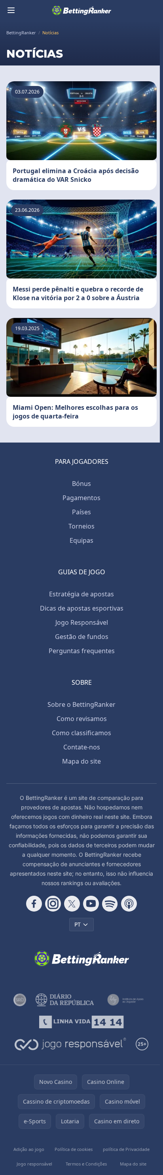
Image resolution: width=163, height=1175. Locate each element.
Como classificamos (81, 733)
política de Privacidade (126, 1149)
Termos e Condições (86, 1164)
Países (81, 512)
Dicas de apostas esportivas (81, 608)
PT (77, 924)
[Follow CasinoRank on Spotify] (110, 904)
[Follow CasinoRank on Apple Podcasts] (129, 904)
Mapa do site (81, 761)
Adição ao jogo (28, 1149)
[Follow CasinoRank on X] (72, 904)
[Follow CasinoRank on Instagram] (53, 904)
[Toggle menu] (11, 10)
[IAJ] (127, 1000)
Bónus (81, 483)
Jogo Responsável (81, 622)
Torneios (81, 526)
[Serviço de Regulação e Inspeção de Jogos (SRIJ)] (19, 1000)
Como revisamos (82, 718)
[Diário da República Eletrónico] (65, 1000)
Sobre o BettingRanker (81, 704)
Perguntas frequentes (82, 650)
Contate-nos (81, 747)
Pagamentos (81, 497)
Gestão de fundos (81, 636)
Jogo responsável (34, 1164)
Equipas (81, 540)
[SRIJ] (81, 1022)
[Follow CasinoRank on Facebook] (34, 904)
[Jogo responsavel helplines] (70, 1044)
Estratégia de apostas (81, 594)
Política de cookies (74, 1149)
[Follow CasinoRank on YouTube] (91, 904)
